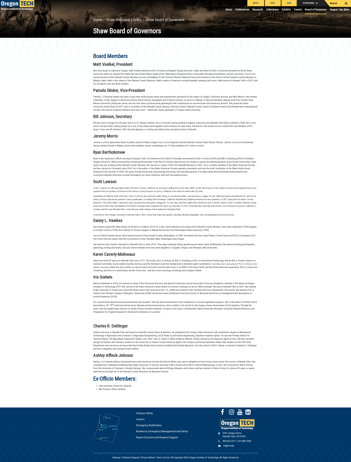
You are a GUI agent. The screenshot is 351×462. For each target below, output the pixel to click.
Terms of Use (163, 457)
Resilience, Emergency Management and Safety (162, 431)
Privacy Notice (148, 457)
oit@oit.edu (228, 445)
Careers (140, 419)
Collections (272, 9)
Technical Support (130, 457)
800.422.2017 (229, 441)
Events (298, 9)
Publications (242, 9)
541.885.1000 (244, 441)
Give (289, 3)
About (229, 9)
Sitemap (116, 457)
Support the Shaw (339, 9)
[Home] (237, 424)
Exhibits (286, 9)
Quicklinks (308, 3)
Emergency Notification (149, 425)
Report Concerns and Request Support (157, 437)
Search (333, 3)
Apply (256, 3)
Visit (272, 3)
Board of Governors (315, 9)
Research (257, 9)
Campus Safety (144, 413)
